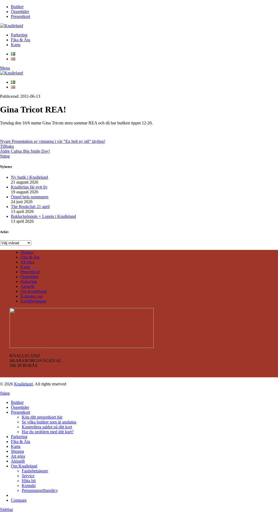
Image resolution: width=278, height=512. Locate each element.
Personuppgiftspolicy (40, 490)
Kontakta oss (31, 296)
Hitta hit (29, 480)
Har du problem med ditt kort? (48, 431)
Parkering (28, 281)
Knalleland (23, 384)
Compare (19, 500)
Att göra (27, 262)
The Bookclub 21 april (30, 206)
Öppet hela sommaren (29, 196)
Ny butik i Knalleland (29, 177)
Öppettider (29, 276)
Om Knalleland (33, 291)
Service (28, 475)
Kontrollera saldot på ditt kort (47, 427)
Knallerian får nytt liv (29, 187)
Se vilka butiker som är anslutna (49, 422)
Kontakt (29, 485)
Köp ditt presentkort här (42, 417)
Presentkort (30, 271)
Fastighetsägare (33, 301)
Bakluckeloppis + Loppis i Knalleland (43, 216)
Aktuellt (27, 286)
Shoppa (26, 252)
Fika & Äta (30, 257)
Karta (25, 267)
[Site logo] (11, 25)
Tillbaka (7, 146)
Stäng (5, 156)
